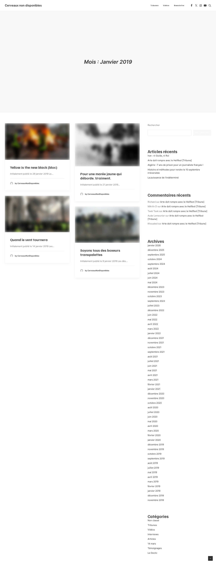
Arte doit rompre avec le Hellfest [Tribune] (182, 201)
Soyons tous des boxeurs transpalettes (100, 252)
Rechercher (154, 125)
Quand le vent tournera (29, 239)
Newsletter (179, 5)
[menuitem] (154, 5)
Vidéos (166, 5)
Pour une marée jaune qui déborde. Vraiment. (101, 175)
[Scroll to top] (210, 558)
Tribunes (154, 5)
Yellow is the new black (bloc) (33, 167)
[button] (191, 5)
